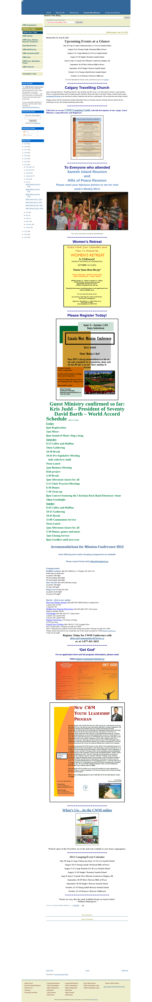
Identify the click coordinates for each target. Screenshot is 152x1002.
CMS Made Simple (94, 999)
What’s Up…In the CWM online (87, 810)
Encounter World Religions (32, 985)
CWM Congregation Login (91, 988)
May (27, 215)
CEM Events (50, 995)
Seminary (27, 990)
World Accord (28, 988)
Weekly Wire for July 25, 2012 (57, 38)
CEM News (50, 990)
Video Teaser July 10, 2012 (34, 202)
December (29, 167)
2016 (26, 152)
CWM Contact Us (28, 67)
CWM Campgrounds (71, 988)
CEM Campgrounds (53, 988)
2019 (26, 143)
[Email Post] (82, 905)
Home (87, 970)
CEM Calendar (51, 992)
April (27, 218)
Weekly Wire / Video (30, 32)
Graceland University (30, 992)
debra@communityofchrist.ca (31, 107)
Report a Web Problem (112, 983)
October (28, 173)
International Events (29, 45)
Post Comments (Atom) (61, 974)
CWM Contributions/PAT (30, 53)
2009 (26, 237)
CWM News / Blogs (28, 29)
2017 (26, 149)
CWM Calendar (27, 36)
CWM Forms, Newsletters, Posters (31, 62)
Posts (26, 132)
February (29, 224)
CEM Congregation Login (91, 985)
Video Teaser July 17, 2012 (34, 199)
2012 (26, 164)
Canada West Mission (71, 983)
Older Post (125, 970)
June (27, 212)
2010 (26, 234)
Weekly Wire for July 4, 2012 (34, 205)
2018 (26, 146)
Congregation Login (29, 74)
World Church (28, 983)
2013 (26, 161)
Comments (28, 135)
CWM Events (69, 995)
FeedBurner (37, 123)
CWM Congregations (29, 25)
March (28, 221)
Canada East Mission (53, 983)
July (27, 182)
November (29, 170)
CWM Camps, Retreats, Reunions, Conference (30, 41)
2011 (26, 231)
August (28, 179)
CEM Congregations (53, 985)
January (28, 227)
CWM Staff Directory (29, 49)
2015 (26, 155)
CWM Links (26, 57)
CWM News (68, 990)
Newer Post (49, 970)
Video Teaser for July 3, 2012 (34, 208)
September (29, 176)
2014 (26, 158)
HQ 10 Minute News (90, 983)
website (106, 79)
